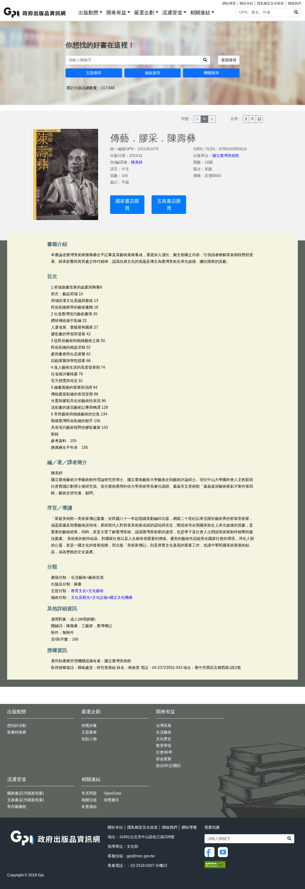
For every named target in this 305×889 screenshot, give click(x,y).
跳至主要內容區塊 (13, 2)
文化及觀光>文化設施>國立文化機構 (101, 597)
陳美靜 (136, 162)
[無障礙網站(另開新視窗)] (214, 864)
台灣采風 (163, 726)
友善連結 (89, 807)
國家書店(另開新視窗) (25, 793)
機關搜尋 (211, 73)
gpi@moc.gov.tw (141, 856)
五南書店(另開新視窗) (25, 800)
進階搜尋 (228, 60)
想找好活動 (16, 726)
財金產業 (163, 759)
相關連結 (200, 12)
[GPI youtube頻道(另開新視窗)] (224, 852)
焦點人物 (89, 739)
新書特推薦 (16, 732)
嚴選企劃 (144, 12)
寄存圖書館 (16, 807)
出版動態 (88, 12)
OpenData (112, 793)
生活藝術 (163, 732)
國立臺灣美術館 (225, 156)
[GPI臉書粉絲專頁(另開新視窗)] (210, 852)
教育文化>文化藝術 (87, 591)
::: (73, 12)
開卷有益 (116, 12)
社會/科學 (164, 752)
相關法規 (89, 800)
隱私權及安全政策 (270, 3)
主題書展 (89, 732)
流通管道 (172, 12)
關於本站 (246, 3)
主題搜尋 (93, 73)
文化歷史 (163, 739)
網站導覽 (229, 3)
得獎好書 (89, 726)
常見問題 (89, 793)
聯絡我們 (294, 3)
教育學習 (163, 746)
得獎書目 (111, 800)
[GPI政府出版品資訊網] (35, 12)
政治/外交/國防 (168, 766)
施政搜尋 (152, 73)
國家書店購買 (127, 204)
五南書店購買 (169, 204)
